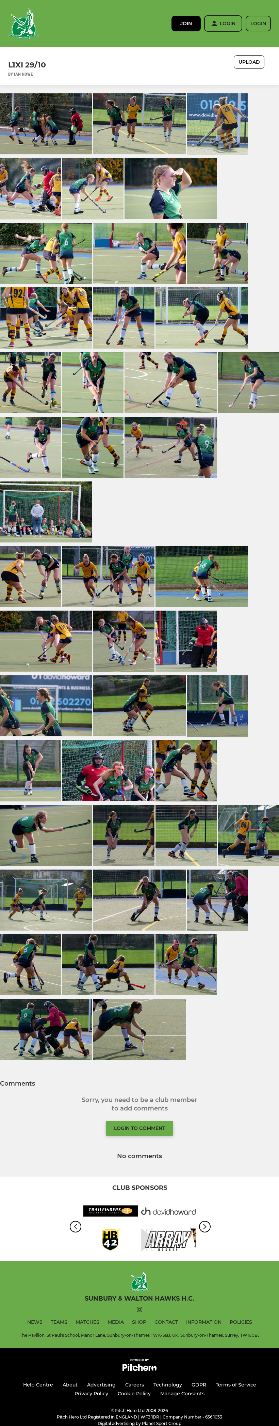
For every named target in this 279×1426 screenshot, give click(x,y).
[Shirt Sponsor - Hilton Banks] (110, 1241)
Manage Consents (182, 1394)
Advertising (101, 1385)
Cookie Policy (134, 1394)
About (70, 1385)
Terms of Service (236, 1385)
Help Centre (38, 1385)
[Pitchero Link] (139, 1369)
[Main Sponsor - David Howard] (168, 1212)
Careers (134, 1385)
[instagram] (139, 1310)
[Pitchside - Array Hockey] (168, 1241)
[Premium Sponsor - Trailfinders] (110, 1212)
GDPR (199, 1385)
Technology (167, 1385)
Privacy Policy (91, 1394)
